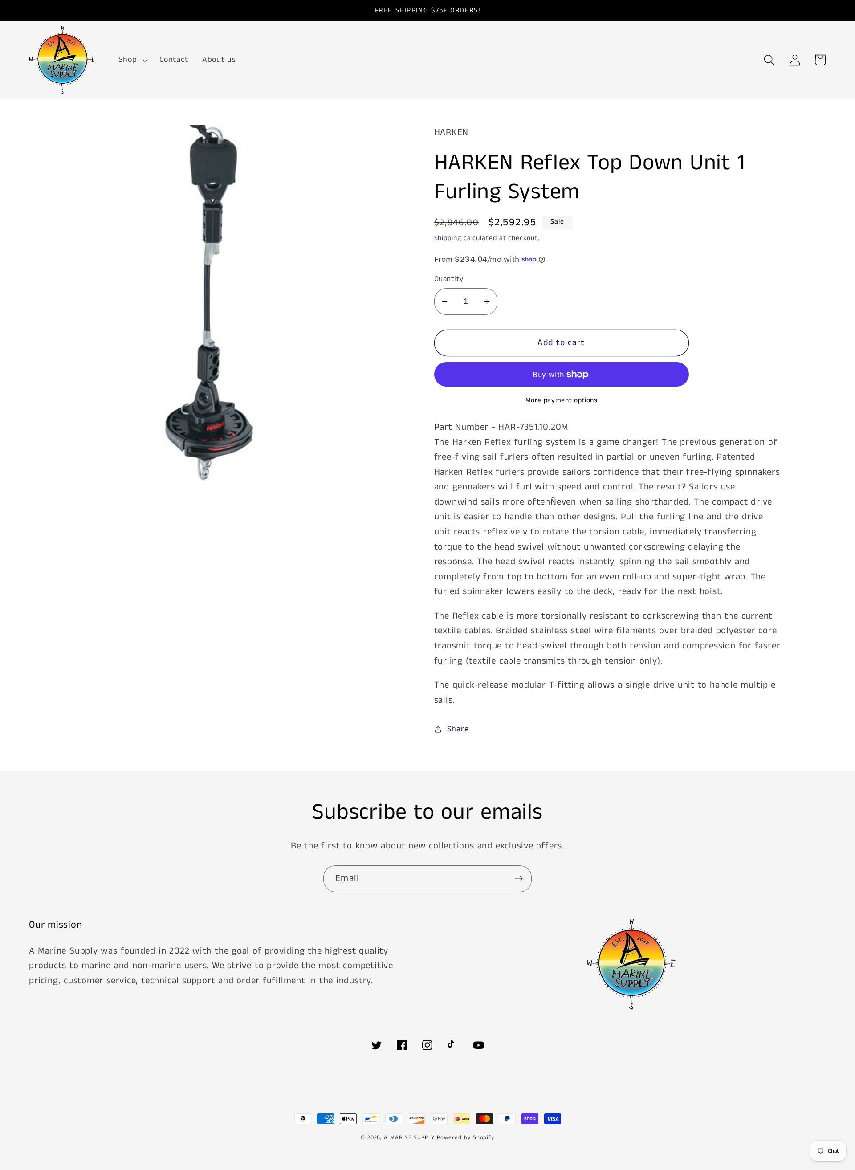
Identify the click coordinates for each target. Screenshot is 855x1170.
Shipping (447, 238)
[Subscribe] (518, 879)
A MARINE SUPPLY (409, 1137)
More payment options (561, 400)
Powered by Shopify (465, 1137)
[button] (132, 60)
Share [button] (457, 729)
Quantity (449, 279)
